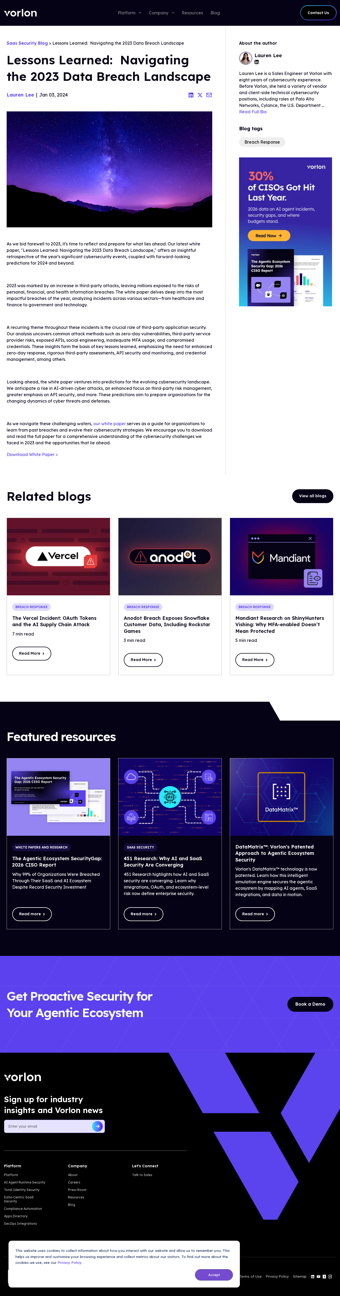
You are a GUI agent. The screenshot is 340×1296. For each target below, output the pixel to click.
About (73, 1175)
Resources (76, 1197)
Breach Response (262, 142)
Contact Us (318, 12)
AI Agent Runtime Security (24, 1182)
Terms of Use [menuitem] (250, 1276)
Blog (71, 1205)
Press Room (77, 1190)
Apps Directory (16, 1216)
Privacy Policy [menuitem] (277, 1276)
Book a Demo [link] (310, 1004)
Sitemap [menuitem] (300, 1276)
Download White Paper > (32, 454)
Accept (214, 1275)
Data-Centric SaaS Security (19, 1199)
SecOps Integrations (20, 1224)
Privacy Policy (69, 1262)
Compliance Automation (23, 1209)
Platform (11, 1175)
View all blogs (312, 496)
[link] (20, 12)
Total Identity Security (22, 1190)
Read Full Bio (253, 111)
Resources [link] (192, 12)
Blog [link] (215, 12)
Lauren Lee (20, 95)
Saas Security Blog (27, 43)
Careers (74, 1182)
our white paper (109, 423)
